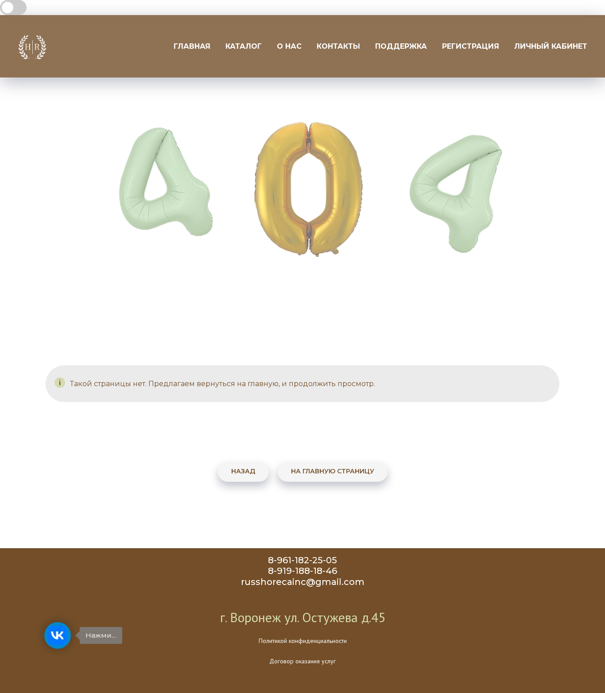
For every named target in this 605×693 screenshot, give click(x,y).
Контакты (338, 46)
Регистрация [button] (470, 46)
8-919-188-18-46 (302, 570)
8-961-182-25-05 (302, 560)
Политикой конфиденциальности (303, 641)
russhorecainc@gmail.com (303, 582)
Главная (192, 46)
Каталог (243, 46)
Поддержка (401, 46)
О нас (289, 46)
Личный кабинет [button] (550, 46)
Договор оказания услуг (302, 661)
